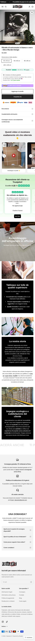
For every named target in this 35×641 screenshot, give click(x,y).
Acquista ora (17, 96)
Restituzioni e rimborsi (8, 601)
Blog (20, 598)
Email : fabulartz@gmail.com (18, 500)
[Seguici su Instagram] (3, 622)
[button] (31, 156)
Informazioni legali (7, 592)
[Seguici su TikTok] (7, 622)
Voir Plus (17, 216)
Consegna (22, 592)
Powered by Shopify (18, 636)
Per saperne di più (17, 205)
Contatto (21, 595)
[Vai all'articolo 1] (16, 43)
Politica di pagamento (8, 598)
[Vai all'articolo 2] (18, 43)
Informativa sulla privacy (9, 595)
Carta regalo (22, 601)
